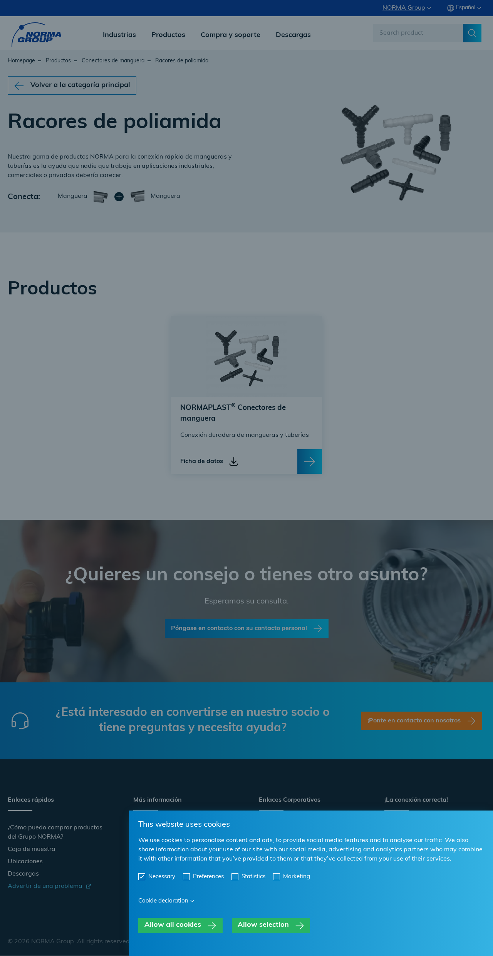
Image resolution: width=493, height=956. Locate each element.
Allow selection (263, 925)
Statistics (253, 877)
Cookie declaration (163, 901)
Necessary (161, 877)
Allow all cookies (172, 925)
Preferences (208, 877)
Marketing (296, 877)
